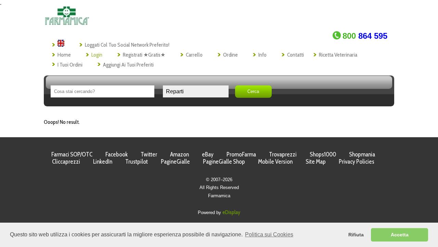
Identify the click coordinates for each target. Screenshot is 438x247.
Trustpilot (136, 161)
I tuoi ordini (69, 64)
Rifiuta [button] (356, 234)
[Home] (67, 23)
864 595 (365, 35)
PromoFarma (241, 154)
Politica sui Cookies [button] (269, 234)
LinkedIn (102, 161)
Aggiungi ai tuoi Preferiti (128, 64)
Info (262, 54)
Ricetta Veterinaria (338, 54)
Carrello (194, 54)
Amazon (179, 154)
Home (64, 54)
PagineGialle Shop (224, 161)
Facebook (116, 154)
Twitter (149, 154)
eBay (208, 154)
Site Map (316, 161)
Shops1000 (323, 154)
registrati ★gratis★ (144, 54)
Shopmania (362, 154)
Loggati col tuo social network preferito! (127, 45)
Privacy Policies (356, 161)
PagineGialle (175, 161)
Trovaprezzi (283, 154)
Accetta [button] (400, 234)
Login (96, 54)
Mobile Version (275, 161)
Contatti (295, 54)
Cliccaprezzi (66, 161)
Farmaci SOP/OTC (71, 154)
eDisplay (231, 212)
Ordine (230, 54)
